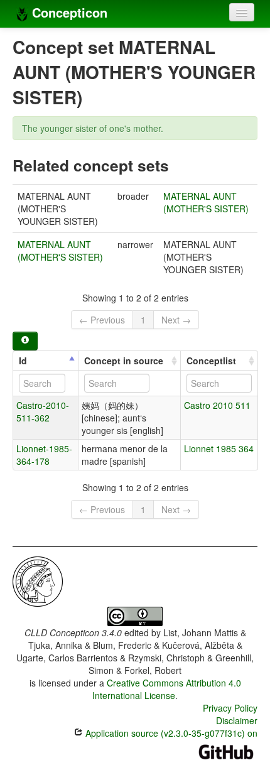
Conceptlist (211, 360)
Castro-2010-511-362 (42, 411)
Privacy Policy (230, 708)
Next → (176, 319)
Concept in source (123, 360)
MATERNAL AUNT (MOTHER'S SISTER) (206, 202)
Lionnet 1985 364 (219, 448)
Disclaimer (236, 720)
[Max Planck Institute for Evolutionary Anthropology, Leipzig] (38, 580)
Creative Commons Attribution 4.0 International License (166, 689)
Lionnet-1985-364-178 (44, 454)
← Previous (102, 319)
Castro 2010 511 (217, 405)
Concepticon (67, 12)
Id (23, 360)
